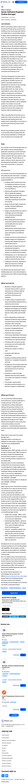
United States (6, 671)
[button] (13, 2)
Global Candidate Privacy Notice (15, 576)
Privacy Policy (5, 781)
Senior (24, 588)
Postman (4, 700)
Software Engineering (15, 588)
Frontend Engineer (14, 642)
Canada (5, 639)
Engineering (4, 588)
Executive (5, 675)
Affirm (3, 637)
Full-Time (12, 17)
